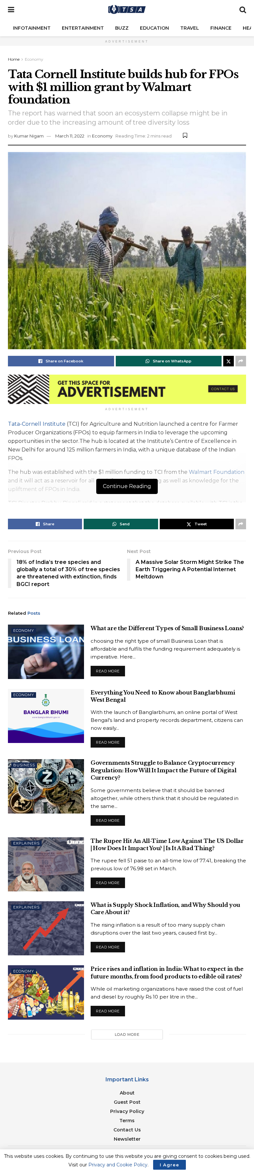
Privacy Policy (127, 1111)
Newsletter (127, 1139)
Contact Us (127, 1130)
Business (24, 765)
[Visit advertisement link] (127, 389)
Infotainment (32, 28)
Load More (127, 1034)
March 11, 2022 (69, 136)
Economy (34, 59)
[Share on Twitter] (228, 361)
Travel (189, 28)
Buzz (122, 28)
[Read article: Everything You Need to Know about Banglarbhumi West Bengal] (46, 716)
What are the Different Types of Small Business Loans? (167, 628)
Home (14, 59)
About (127, 1093)
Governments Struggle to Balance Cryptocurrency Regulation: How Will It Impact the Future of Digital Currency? (163, 770)
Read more (110, 669)
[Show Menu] (11, 10)
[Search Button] (242, 10)
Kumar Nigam (29, 136)
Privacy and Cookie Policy (118, 1165)
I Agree (169, 1164)
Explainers (26, 843)
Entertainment (83, 28)
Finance (221, 28)
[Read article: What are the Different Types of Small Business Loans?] (46, 652)
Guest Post (127, 1102)
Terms (127, 1121)
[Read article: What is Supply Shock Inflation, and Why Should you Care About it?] (46, 928)
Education (154, 28)
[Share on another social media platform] (240, 361)
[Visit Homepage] (127, 9)
